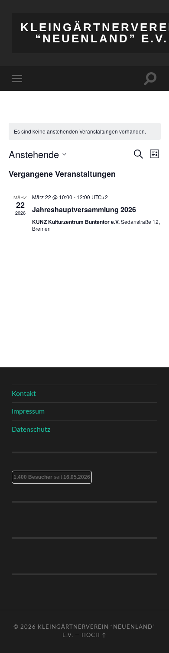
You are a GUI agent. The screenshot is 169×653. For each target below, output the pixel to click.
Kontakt (24, 393)
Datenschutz (31, 429)
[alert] (85, 131)
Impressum (28, 411)
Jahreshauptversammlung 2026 (84, 209)
